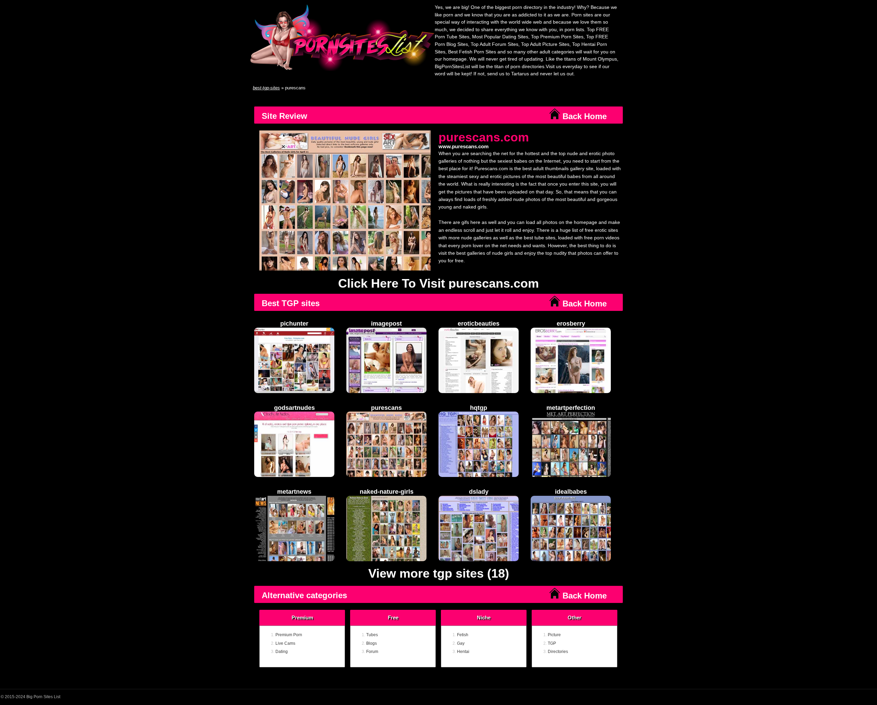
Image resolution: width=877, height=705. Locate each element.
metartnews (294, 491)
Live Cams (285, 643)
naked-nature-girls (386, 491)
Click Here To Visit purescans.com (438, 283)
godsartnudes (294, 407)
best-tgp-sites (266, 87)
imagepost (386, 323)
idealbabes (571, 491)
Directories (558, 651)
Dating (281, 651)
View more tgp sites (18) (438, 573)
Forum (372, 651)
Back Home (583, 116)
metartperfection (570, 407)
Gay (461, 643)
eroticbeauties (478, 323)
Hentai (463, 651)
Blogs (371, 643)
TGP (552, 643)
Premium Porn (288, 634)
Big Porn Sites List (43, 696)
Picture (554, 634)
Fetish (462, 634)
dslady (479, 491)
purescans (386, 407)
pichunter (294, 323)
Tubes (372, 634)
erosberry (571, 323)
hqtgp (478, 407)
